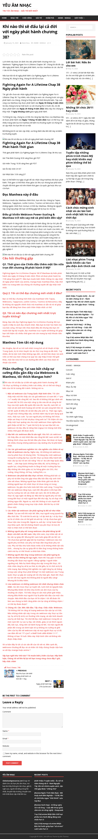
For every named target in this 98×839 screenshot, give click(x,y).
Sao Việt (69, 412)
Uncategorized (72, 425)
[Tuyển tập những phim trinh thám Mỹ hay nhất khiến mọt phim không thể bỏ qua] (80, 148)
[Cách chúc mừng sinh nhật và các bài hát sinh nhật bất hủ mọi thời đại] (80, 203)
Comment (7, 711)
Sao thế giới (71, 408)
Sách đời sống (72, 404)
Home (4, 18)
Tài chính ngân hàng (74, 416)
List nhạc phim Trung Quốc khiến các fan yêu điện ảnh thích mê (80, 263)
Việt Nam (70, 429)
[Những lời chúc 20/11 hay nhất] (80, 103)
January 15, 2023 (12, 43)
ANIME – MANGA (64, 18)
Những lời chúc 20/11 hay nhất (79, 109)
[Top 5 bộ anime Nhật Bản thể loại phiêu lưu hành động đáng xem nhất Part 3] (71, 499)
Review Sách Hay (73, 399)
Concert (69, 370)
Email (5, 738)
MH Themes (64, 836)
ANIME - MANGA (40, 43)
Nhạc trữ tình (71, 395)
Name (5, 731)
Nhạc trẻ (14, 18)
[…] (91, 78)
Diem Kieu (26, 43)
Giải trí (39, 18)
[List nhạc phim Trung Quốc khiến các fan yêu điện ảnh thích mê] (80, 255)
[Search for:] (81, 27)
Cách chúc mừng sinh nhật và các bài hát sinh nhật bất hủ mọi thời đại (80, 212)
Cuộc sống (27, 18)
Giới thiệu (79, 18)
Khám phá (50, 18)
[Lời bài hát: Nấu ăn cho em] (80, 58)
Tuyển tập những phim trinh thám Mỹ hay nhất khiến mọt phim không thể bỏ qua (79, 159)
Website (6, 746)
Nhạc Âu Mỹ (71, 387)
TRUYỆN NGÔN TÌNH (75, 421)
